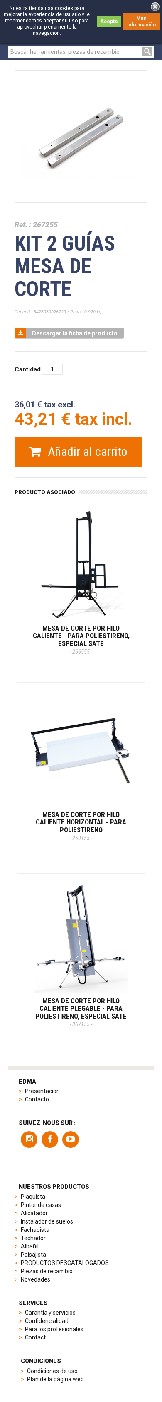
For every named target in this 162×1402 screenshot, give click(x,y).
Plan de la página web (55, 1379)
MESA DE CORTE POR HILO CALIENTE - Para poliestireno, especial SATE (81, 639)
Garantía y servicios (50, 1312)
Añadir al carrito (86, 451)
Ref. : (23, 224)
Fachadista (35, 1229)
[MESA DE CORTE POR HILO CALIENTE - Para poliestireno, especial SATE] (81, 564)
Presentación (42, 1091)
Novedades (35, 1279)
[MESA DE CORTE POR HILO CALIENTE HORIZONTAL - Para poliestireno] (81, 751)
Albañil (30, 1246)
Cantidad (28, 369)
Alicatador (34, 1213)
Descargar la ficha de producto (75, 333)
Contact (35, 1337)
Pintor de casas (41, 1205)
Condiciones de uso (52, 1371)
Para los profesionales (54, 1329)
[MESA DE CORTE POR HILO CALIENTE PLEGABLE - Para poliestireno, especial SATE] (81, 937)
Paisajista (33, 1254)
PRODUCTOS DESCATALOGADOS (65, 1263)
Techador (33, 1238)
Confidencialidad (47, 1321)
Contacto (37, 1099)
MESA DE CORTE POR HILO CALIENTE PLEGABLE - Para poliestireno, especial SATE (81, 1012)
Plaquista (33, 1196)
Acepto (109, 21)
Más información (141, 21)
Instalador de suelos (47, 1221)
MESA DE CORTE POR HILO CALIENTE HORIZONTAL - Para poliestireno (81, 825)
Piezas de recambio (47, 1271)
